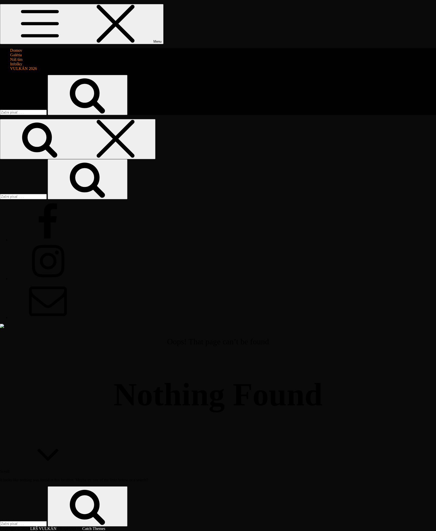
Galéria (16, 55)
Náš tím (16, 59)
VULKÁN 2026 (23, 68)
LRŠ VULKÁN (43, 528)
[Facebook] (48, 240)
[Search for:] (24, 112)
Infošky (16, 64)
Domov (16, 50)
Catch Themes (93, 528)
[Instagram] (48, 278)
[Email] (48, 317)
